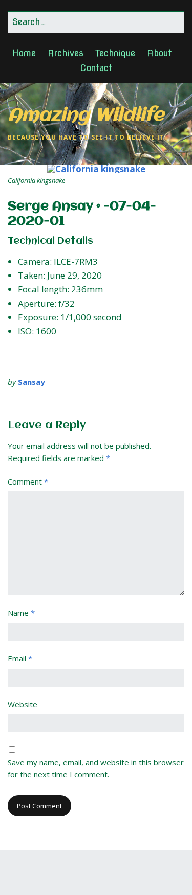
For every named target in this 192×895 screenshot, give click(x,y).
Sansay (31, 382)
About (159, 53)
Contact (96, 67)
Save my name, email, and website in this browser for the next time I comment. (96, 768)
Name (21, 613)
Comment (28, 481)
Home (24, 53)
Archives (65, 53)
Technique (115, 53)
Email (20, 658)
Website (22, 704)
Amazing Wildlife (86, 115)
